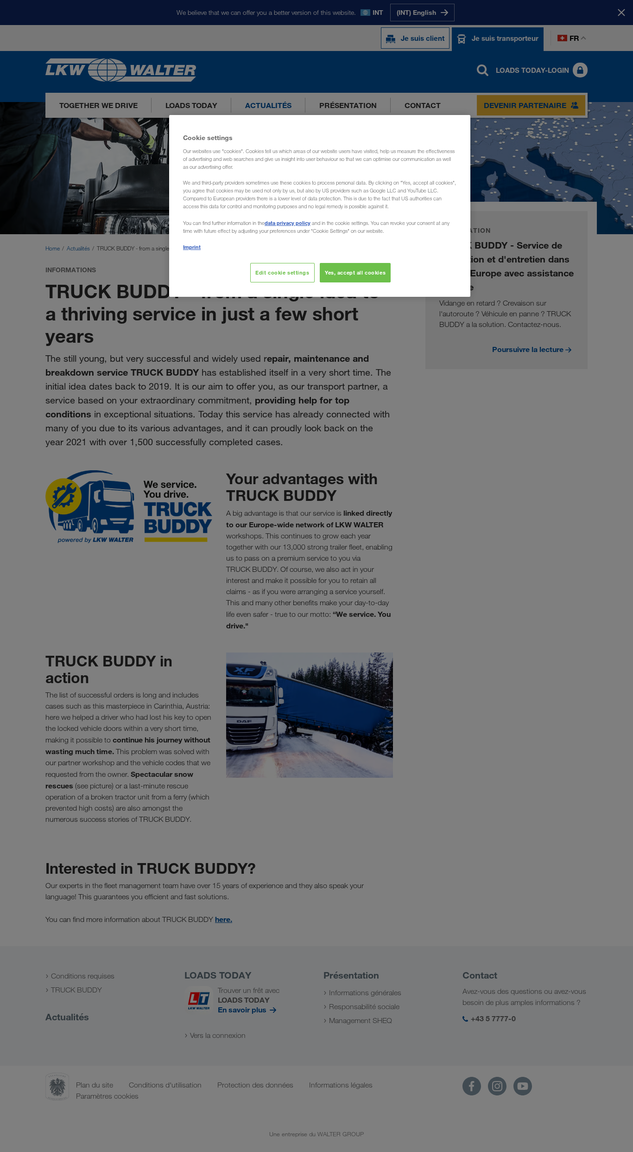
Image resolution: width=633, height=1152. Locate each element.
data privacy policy (287, 222)
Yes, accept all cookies (355, 272)
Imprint (192, 246)
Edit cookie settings (282, 272)
